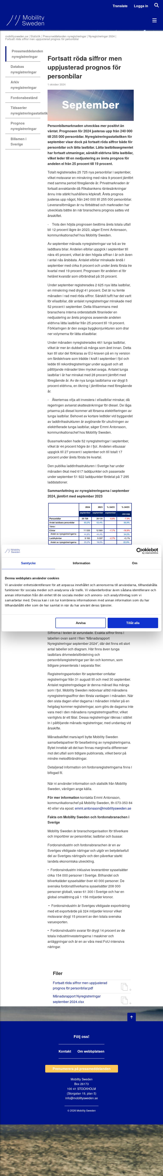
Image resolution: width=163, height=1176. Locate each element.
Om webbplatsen (90, 1051)
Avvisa (81, 623)
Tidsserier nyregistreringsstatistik (29, 110)
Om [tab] (134, 563)
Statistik (35, 36)
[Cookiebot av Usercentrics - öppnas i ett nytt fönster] (139, 551)
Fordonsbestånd (24, 97)
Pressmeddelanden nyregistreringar (64, 36)
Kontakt (65, 1051)
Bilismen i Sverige (18, 141)
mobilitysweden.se (16, 36)
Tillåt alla (132, 623)
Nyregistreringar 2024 (102, 36)
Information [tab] (81, 563)
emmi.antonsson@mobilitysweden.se (102, 808)
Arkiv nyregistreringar (24, 85)
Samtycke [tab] (28, 563)
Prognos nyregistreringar (24, 126)
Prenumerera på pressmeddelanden (82, 1068)
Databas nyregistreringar (24, 69)
